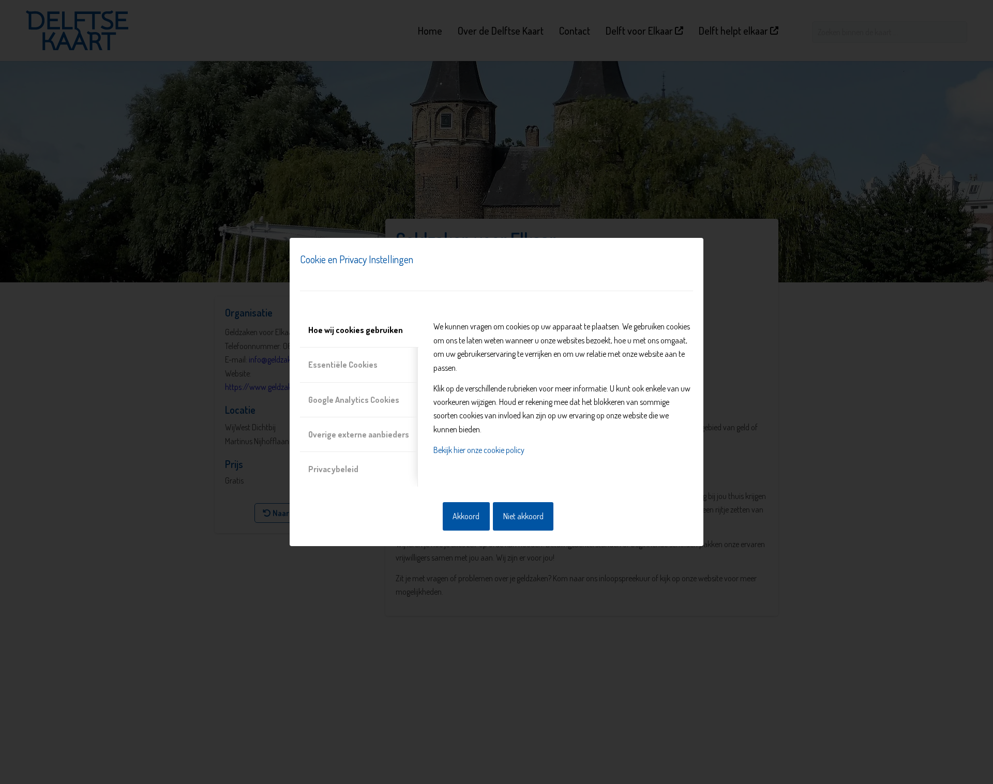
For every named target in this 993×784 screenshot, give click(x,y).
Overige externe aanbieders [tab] (358, 434)
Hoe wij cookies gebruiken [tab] (355, 330)
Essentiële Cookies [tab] (343, 364)
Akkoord (466, 516)
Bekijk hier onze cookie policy (478, 450)
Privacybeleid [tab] (333, 469)
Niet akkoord (523, 516)
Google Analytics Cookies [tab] (353, 400)
